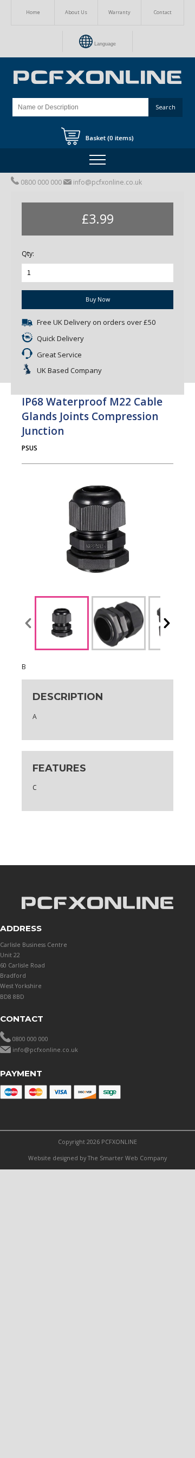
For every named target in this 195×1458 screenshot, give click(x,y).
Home (33, 12)
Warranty (119, 12)
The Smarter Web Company (127, 1158)
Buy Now (98, 299)
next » (166, 623)
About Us (76, 12)
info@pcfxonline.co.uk (107, 182)
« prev (28, 623)
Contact (163, 12)
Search (165, 107)
